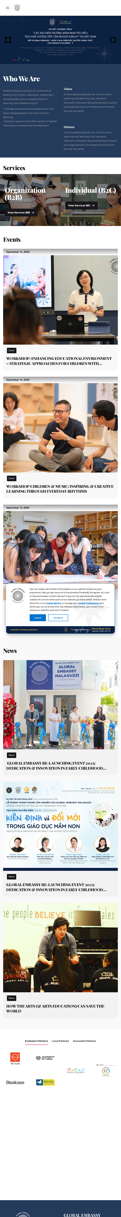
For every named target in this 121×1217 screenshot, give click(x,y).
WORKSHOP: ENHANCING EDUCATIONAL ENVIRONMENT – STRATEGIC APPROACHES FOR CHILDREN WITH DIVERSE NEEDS (59, 363)
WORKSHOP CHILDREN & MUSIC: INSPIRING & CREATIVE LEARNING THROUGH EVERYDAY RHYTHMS (60, 489)
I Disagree (58, 617)
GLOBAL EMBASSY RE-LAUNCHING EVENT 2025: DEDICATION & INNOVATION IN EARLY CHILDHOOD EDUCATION (54, 889)
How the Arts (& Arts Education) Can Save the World (55, 1008)
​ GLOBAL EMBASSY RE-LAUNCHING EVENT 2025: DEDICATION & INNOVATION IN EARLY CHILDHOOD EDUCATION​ (54, 768)
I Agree (37, 617)
